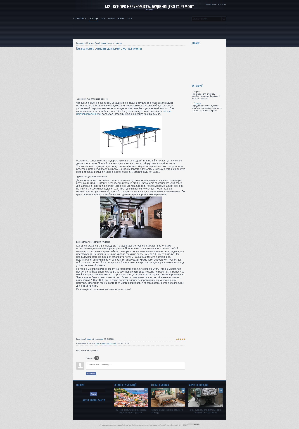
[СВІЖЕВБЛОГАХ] (160, 385)
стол (97, 343)
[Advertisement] (149, 31)
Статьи (89, 43)
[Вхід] (96, 358)
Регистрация (211, 4)
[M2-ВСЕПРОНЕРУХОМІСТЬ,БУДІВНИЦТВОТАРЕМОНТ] (149, 6)
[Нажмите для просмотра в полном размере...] (131, 157)
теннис (103, 343)
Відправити (91, 373)
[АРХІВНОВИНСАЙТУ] (94, 400)
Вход (219, 4)
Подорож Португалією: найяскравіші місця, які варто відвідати (131, 411)
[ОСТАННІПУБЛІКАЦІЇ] (125, 385)
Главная (80, 43)
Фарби (196, 91)
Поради (118, 43)
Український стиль (103, 43)
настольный (111, 343)
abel (101, 339)
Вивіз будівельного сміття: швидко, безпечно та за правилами (205, 411)
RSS (224, 4)
